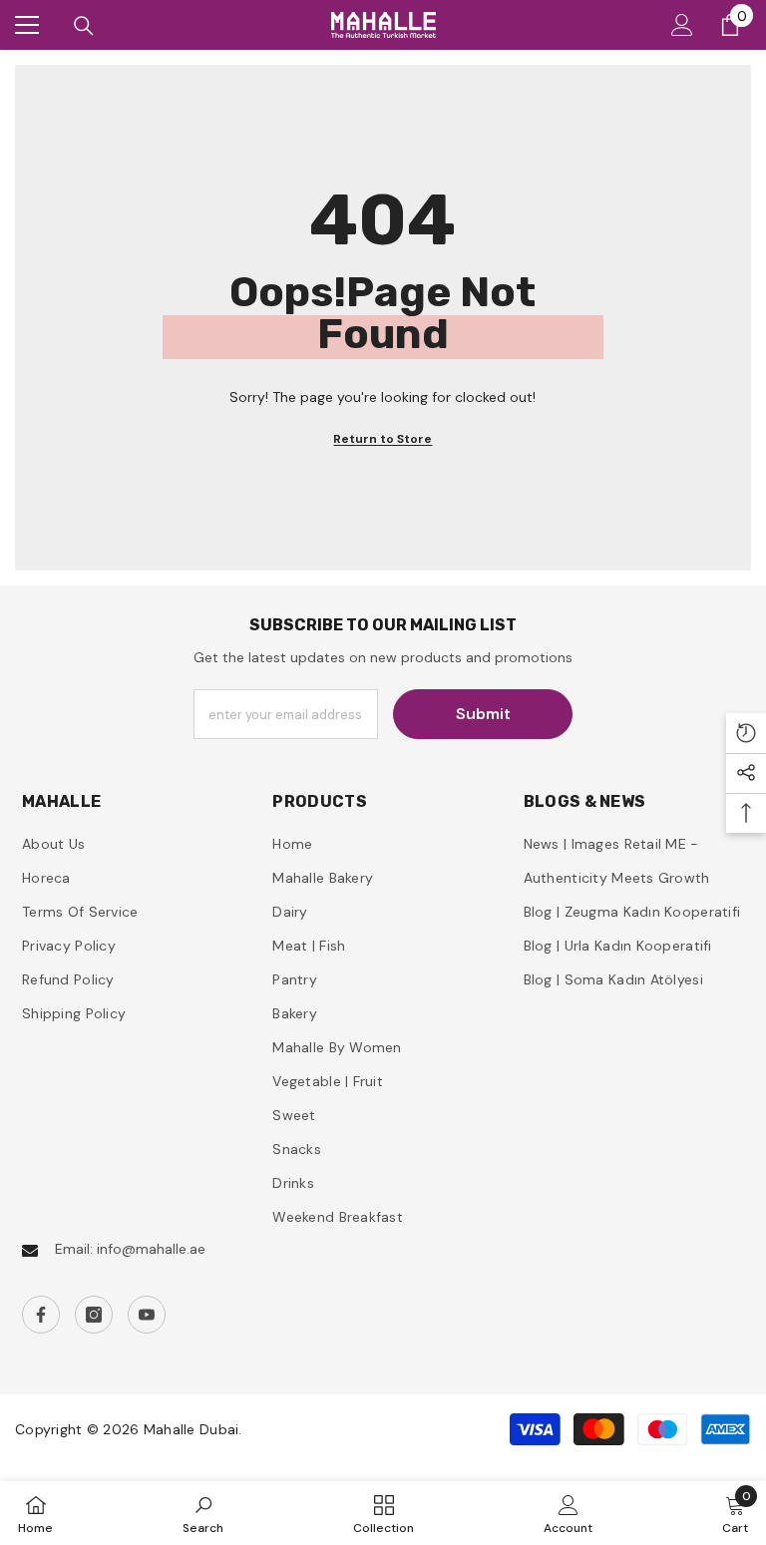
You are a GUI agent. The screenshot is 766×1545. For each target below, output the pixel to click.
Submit (483, 713)
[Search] (84, 26)
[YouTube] (147, 1315)
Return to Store (382, 439)
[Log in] (682, 25)
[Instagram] (94, 1315)
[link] (203, 1513)
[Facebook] (41, 1315)
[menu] (27, 25)
